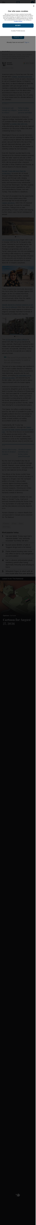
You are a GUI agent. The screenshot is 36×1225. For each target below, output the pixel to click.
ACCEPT (18, 25)
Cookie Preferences (18, 31)
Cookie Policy (18, 21)
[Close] (34, 6)
